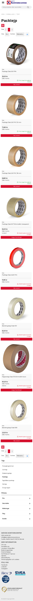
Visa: (2, 34)
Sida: (2, 29)
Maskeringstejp (7, 473)
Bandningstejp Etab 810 (9, 326)
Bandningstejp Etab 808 (9, 427)
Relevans (19, 34)
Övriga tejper (6, 488)
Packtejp (5, 477)
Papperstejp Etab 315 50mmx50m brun (14, 377)
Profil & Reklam (6, 552)
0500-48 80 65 (5, 535)
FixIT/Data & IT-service (8, 554)
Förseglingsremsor (8, 466)
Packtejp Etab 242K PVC (9, 275)
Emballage (10, 14)
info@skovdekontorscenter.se (10, 537)
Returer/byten (5, 557)
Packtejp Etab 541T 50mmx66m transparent (15, 224)
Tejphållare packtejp (8, 480)
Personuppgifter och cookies (10, 559)
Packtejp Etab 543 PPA (9, 71)
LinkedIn (4, 567)
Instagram (4, 568)
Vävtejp (4, 484)
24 (6, 34)
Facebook (4, 565)
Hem (2, 14)
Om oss (3, 544)
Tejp (18, 14)
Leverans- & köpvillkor (8, 548)
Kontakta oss (5, 546)
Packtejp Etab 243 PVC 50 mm (11, 122)
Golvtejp (4, 469)
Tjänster (3, 556)
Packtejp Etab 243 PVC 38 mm (11, 173)
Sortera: (12, 34)
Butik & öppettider (7, 550)
